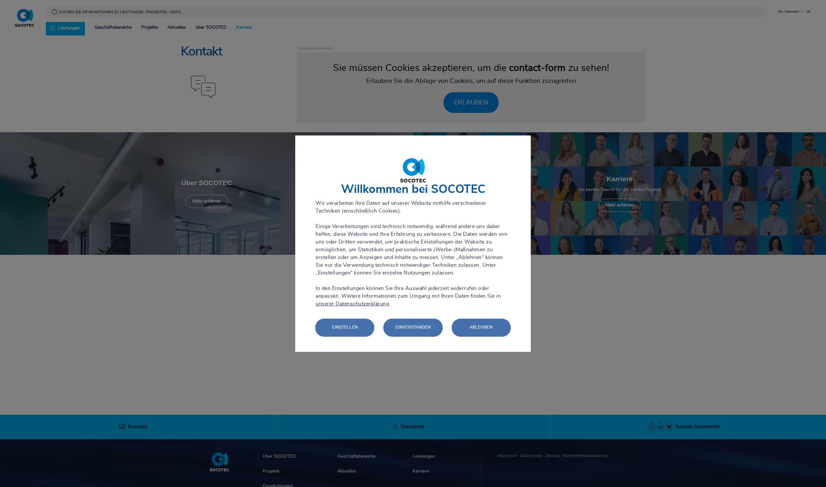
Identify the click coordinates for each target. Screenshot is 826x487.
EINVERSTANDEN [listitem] (413, 327)
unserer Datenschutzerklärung (352, 303)
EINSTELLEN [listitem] (345, 327)
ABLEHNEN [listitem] (481, 327)
